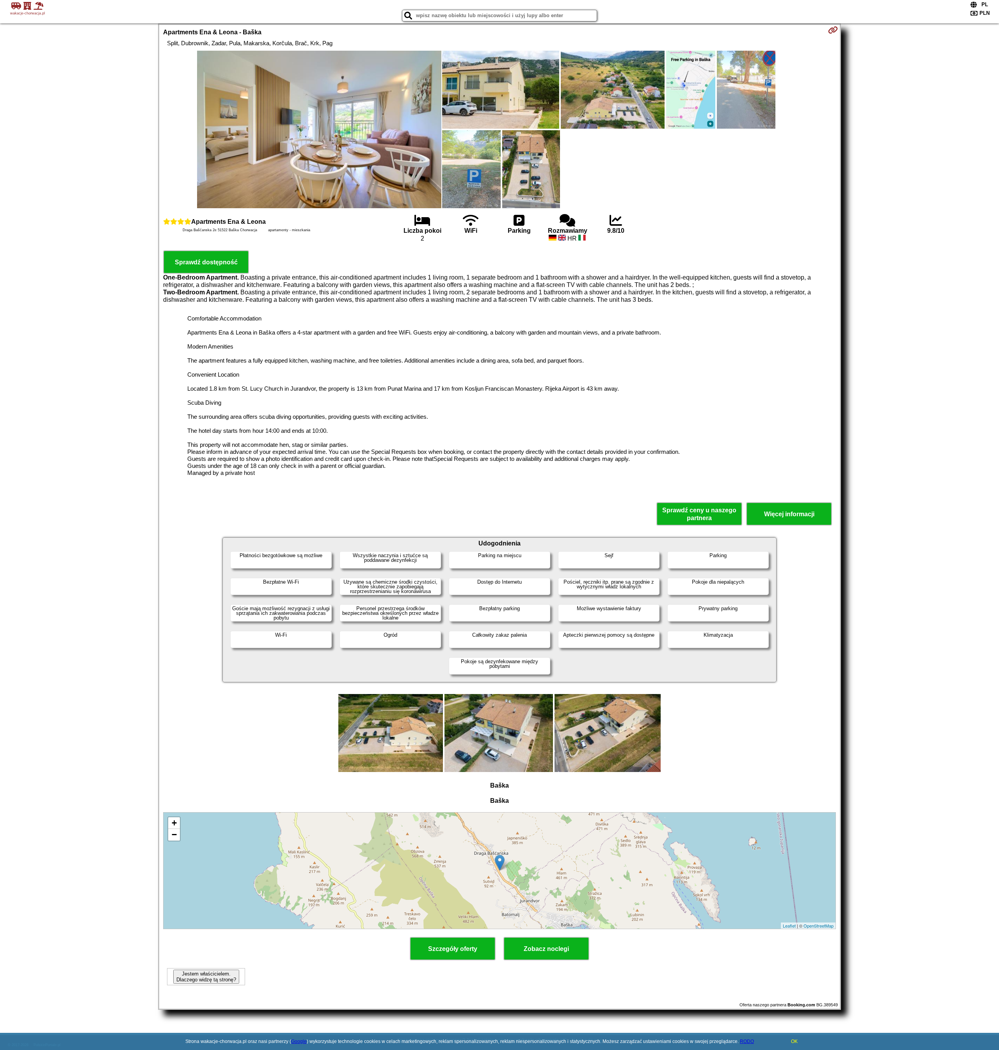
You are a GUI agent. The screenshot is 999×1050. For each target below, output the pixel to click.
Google (299, 1041)
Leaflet (789, 926)
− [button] (174, 834)
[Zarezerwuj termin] (833, 30)
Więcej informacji (789, 514)
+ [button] (174, 823)
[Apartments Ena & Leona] (319, 130)
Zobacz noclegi (546, 949)
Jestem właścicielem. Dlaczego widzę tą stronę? (206, 977)
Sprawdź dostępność (206, 262)
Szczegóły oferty (452, 949)
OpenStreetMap (818, 926)
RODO (747, 1041)
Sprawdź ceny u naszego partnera (699, 514)
